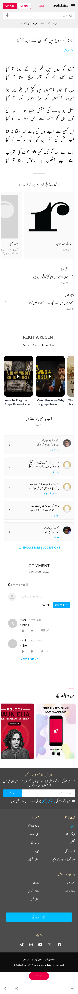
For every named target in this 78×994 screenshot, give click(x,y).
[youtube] (40, 944)
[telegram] (21, 944)
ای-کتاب (25, 23)
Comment (61, 604)
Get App (9, 5)
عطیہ (73, 825)
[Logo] (60, 6)
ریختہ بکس (34, 899)
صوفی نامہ (71, 882)
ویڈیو (35, 23)
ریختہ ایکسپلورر (33, 859)
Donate (24, 5)
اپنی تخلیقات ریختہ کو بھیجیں (63, 859)
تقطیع (72, 842)
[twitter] (50, 944)
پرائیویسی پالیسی (48, 801)
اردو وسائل (70, 851)
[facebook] (59, 944)
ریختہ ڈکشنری (33, 891)
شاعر (55, 23)
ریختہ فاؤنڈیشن (33, 825)
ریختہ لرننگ (70, 891)
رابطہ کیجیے (34, 842)
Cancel (46, 604)
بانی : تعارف (33, 834)
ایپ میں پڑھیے (39, 975)
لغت (42, 23)
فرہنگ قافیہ (70, 834)
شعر (48, 23)
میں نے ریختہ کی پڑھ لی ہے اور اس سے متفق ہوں (40, 801)
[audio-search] (7, 15)
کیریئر (36, 851)
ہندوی (36, 882)
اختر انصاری (69, 50)
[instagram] (31, 944)
